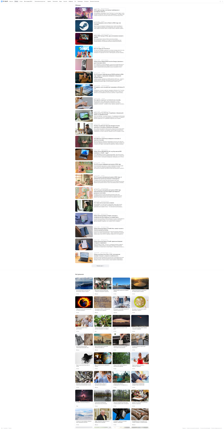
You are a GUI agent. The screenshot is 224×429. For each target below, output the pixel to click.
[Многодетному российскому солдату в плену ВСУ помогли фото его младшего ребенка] (102, 286)
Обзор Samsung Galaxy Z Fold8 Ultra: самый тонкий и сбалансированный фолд (108, 229)
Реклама (9, 428)
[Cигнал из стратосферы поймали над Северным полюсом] (84, 417)
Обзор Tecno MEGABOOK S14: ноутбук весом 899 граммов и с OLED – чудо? (108, 152)
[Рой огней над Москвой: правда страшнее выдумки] (140, 324)
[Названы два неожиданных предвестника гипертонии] (140, 380)
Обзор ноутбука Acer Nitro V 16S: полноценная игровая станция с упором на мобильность (107, 255)
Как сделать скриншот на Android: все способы (107, 100)
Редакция (184, 428)
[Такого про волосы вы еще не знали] (84, 361)
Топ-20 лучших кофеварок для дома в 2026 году (107, 164)
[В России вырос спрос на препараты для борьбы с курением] (102, 380)
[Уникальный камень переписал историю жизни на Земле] (140, 286)
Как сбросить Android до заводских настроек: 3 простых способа (107, 139)
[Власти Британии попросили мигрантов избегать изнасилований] (102, 342)
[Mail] (2, 1)
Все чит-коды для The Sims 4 (102, 48)
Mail (2, 428)
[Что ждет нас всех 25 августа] (84, 398)
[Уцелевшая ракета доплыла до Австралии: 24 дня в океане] (84, 286)
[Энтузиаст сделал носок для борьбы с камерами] (121, 417)
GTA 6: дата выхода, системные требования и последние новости (106, 10)
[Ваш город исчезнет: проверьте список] (102, 361)
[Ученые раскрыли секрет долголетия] (84, 324)
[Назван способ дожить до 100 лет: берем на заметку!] (140, 398)
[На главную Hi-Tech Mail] (5, 1)
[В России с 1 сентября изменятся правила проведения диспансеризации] (121, 305)
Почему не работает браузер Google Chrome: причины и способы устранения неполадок (107, 126)
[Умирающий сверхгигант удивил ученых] (121, 286)
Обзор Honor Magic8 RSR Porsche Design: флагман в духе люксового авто (108, 62)
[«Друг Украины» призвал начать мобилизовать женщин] (102, 417)
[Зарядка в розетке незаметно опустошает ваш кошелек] (121, 342)
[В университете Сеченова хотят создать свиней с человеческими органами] (140, 417)
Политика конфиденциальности (216, 428)
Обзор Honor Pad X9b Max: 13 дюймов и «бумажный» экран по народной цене (108, 113)
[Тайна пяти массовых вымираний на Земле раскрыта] (84, 305)
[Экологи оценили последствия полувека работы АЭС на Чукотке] (121, 398)
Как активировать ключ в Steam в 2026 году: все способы (107, 23)
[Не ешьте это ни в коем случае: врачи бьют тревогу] (140, 305)
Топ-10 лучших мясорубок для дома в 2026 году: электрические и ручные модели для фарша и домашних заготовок (107, 191)
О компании (6, 428)
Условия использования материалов (193, 428)
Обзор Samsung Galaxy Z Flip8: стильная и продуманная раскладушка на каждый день (106, 216)
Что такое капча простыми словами (104, 202)
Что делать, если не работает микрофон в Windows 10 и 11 (109, 88)
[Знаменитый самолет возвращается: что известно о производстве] (121, 380)
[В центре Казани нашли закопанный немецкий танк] (84, 342)
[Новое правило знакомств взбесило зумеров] (140, 361)
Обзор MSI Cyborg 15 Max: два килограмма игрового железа (108, 36)
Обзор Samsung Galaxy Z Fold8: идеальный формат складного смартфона (108, 242)
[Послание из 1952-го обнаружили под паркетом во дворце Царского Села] (102, 305)
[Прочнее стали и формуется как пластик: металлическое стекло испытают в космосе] (84, 380)
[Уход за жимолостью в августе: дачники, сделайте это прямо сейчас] (102, 324)
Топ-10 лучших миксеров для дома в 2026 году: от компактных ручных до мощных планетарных (108, 178)
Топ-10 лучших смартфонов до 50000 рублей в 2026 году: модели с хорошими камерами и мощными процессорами (108, 76)
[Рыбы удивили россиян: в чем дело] (121, 324)
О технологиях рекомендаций (205, 428)
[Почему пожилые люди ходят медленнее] (140, 342)
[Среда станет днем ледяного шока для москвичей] (121, 361)
